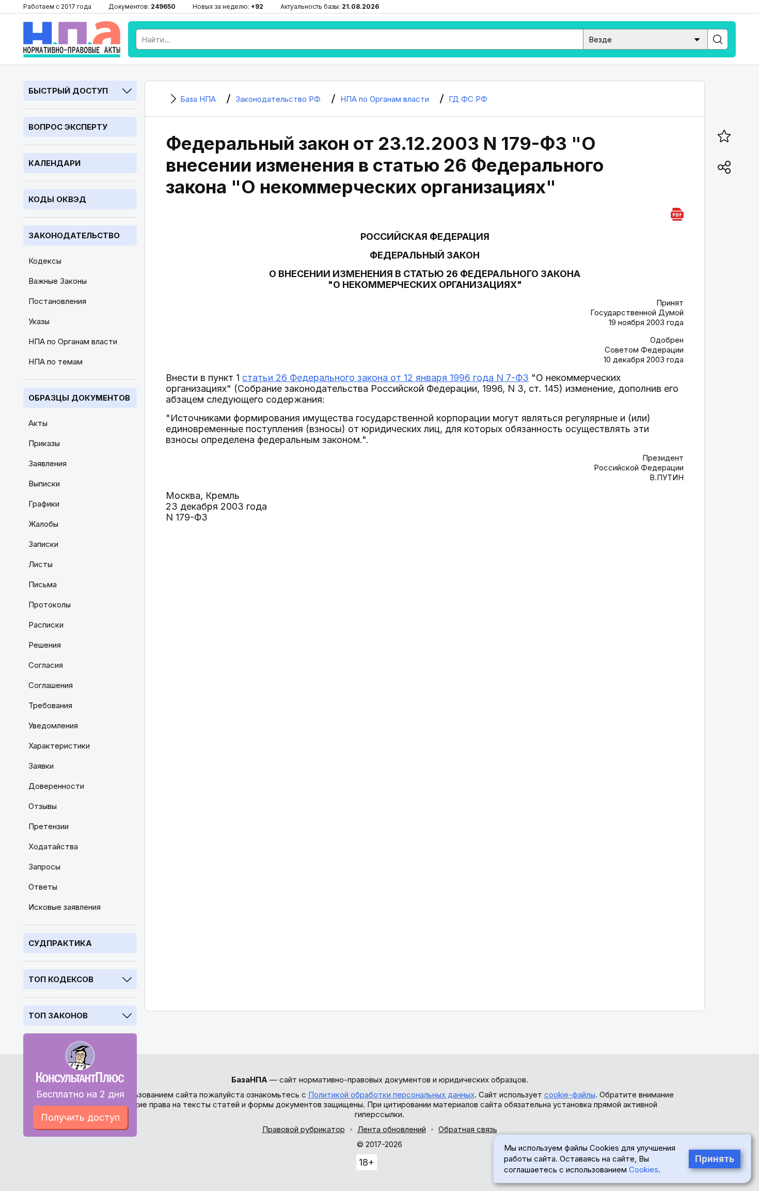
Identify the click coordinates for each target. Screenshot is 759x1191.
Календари (54, 163)
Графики (43, 504)
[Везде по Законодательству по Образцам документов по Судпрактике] (645, 38)
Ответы (42, 887)
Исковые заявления (64, 907)
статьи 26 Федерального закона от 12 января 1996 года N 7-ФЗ (385, 377)
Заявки (41, 766)
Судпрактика (60, 943)
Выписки (44, 483)
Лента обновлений (391, 1129)
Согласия (45, 665)
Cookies (643, 1169)
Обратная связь (467, 1129)
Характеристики (59, 746)
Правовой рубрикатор (303, 1129)
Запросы (44, 867)
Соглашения (50, 685)
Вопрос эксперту (67, 127)
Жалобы (43, 524)
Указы (39, 321)
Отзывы (42, 806)
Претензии (48, 826)
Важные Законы (57, 281)
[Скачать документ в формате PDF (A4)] (677, 213)
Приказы (44, 443)
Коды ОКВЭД (57, 199)
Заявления (47, 463)
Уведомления (53, 725)
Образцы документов (79, 398)
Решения (44, 645)
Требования (50, 705)
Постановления (57, 301)
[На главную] (71, 39)
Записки (43, 544)
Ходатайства (53, 846)
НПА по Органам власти (72, 341)
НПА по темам (55, 362)
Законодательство (74, 235)
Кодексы (44, 261)
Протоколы (49, 604)
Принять (714, 1159)
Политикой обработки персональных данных (391, 1095)
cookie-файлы (569, 1095)
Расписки (46, 625)
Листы (40, 564)
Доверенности (56, 786)
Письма (42, 584)
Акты (38, 423)
